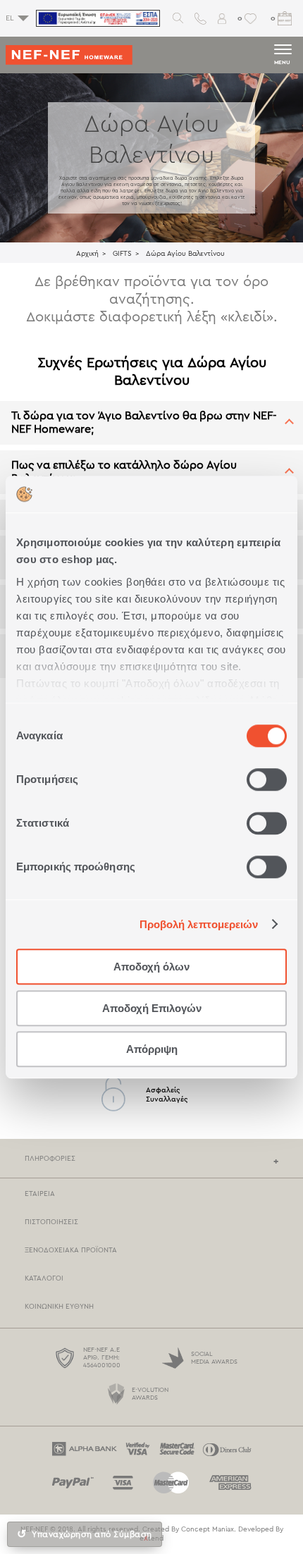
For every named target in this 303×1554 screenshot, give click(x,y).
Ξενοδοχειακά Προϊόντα (71, 1250)
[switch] (267, 779)
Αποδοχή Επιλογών (152, 1008)
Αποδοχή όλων (151, 967)
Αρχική (87, 253)
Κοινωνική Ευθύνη (59, 1306)
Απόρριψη (152, 1049)
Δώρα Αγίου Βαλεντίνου (185, 253)
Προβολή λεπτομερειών (199, 924)
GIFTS (122, 253)
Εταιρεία (40, 1193)
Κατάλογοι (44, 1278)
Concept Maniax (207, 1529)
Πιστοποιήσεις (51, 1222)
